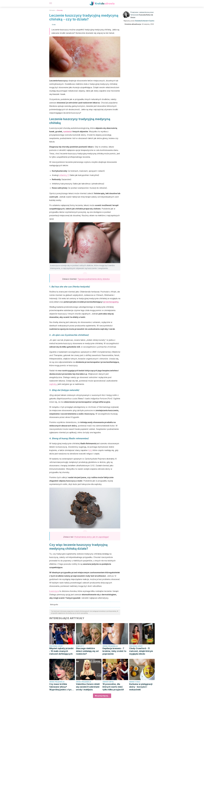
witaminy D (64, 175)
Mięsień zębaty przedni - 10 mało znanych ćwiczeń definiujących (61, 651)
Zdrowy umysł (108, 682)
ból (90, 450)
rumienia (67, 131)
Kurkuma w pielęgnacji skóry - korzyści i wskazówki (140, 687)
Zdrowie (52, 10)
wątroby (53, 384)
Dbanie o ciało (134, 682)
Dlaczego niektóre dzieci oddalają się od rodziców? (87, 651)
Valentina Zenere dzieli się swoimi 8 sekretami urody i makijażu (88, 687)
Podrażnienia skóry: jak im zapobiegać (91, 537)
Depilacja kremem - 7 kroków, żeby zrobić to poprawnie (114, 651)
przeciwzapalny (111, 302)
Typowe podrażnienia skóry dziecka (94, 279)
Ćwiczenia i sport (56, 646)
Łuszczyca (54, 591)
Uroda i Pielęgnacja (110, 646)
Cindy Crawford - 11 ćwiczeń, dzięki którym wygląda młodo (141, 651)
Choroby (60, 10)
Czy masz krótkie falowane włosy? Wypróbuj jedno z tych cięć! (61, 687)
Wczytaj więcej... (102, 696)
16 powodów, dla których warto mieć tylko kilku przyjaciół (113, 687)
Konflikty (80, 646)
